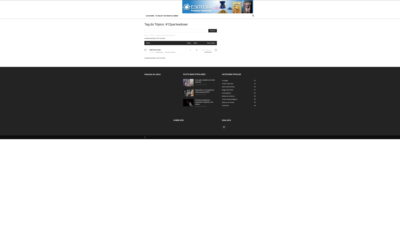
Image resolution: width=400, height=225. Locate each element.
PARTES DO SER (155, 50)
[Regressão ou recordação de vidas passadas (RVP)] (188, 92)
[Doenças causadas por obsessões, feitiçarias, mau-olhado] (188, 102)
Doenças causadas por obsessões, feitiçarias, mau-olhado (204, 102)
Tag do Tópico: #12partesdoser (166, 24)
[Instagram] (224, 127)
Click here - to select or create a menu (162, 16)
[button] (253, 16)
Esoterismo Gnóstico (170, 52)
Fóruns (152, 35)
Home (146, 35)
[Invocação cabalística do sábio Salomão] (188, 82)
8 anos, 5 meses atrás (207, 50)
